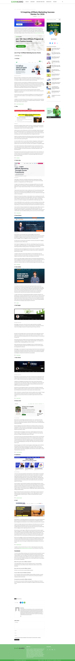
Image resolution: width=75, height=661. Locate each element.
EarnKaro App (59, 660)
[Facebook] (20, 602)
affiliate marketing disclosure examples (25, 548)
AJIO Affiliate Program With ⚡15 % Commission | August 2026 (56, 62)
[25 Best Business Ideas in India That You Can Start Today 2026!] (49, 92)
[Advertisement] (37, 6)
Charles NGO (18, 212)
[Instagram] (50, 649)
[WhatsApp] (24, 602)
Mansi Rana (35, 16)
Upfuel (17, 302)
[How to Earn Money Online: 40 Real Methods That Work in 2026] (49, 75)
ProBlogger (18, 264)
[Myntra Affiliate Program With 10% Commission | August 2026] (49, 53)
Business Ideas (48, 1)
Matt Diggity (18, 355)
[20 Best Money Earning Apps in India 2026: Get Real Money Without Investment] (49, 79)
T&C (51, 660)
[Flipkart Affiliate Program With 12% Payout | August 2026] (49, 58)
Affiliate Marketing (19, 9)
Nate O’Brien (18, 398)
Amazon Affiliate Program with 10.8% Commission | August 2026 (56, 49)
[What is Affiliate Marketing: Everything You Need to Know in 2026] (49, 70)
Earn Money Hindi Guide (40, 1)
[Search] (59, 19)
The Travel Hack (19, 452)
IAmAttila (17, 157)
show (20, 55)
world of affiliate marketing (39, 32)
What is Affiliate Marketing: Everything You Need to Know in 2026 (56, 70)
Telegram (54, 1)
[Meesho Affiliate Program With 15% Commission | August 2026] (49, 66)
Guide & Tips (54, 660)
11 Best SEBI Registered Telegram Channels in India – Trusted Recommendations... (56, 87)
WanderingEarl (18, 544)
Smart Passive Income (20, 103)
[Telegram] (52, 650)
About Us (39, 660)
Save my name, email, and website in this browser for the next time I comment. (28, 637)
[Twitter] (22, 602)
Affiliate (27, 1)
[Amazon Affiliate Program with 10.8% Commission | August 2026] (49, 49)
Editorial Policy (49, 660)
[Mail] (21, 616)
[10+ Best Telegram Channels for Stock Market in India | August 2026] (49, 83)
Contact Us (42, 660)
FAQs (45, 660)
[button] (62, 1)
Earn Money (32, 1)
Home (15, 9)
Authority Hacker (19, 497)
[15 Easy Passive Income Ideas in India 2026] (49, 96)
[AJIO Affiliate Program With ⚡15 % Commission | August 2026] (49, 62)
